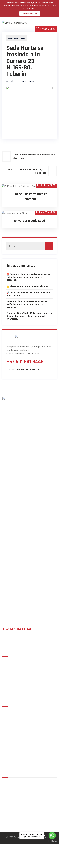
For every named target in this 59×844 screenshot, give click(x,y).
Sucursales (10, 671)
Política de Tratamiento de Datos (23, 711)
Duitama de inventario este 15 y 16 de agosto (27, 171)
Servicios (36, 666)
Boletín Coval (39, 691)
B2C (34, 676)
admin (10, 81)
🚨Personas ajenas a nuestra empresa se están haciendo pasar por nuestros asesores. (28, 277)
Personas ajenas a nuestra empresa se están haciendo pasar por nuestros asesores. (26, 304)
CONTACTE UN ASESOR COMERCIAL (20, 640)
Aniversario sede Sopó (29, 221)
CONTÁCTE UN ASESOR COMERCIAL (23, 369)
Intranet (8, 681)
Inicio (7, 661)
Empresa (36, 661)
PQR (8, 764)
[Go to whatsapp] (52, 835)
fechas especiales (16, 38)
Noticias (8, 691)
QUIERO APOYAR (29, 13)
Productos (9, 666)
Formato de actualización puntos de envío (28, 737)
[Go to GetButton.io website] (52, 841)
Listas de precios (13, 686)
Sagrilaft (11, 746)
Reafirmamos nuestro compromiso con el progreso (34, 156)
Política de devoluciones (18, 728)
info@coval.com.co (22, 810)
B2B (6, 676)
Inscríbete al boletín (16, 755)
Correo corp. (38, 671)
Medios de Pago (40, 681)
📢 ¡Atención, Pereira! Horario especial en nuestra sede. (28, 294)
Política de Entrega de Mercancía (23, 720)
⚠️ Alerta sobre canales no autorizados (27, 286)
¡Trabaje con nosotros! (43, 686)
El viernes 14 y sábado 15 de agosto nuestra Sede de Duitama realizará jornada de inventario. (29, 316)
